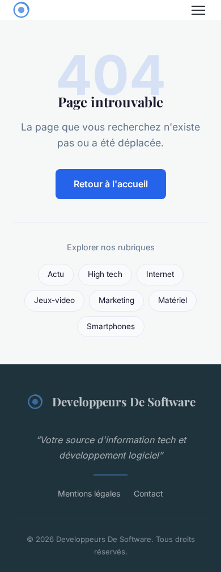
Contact (148, 493)
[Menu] (198, 10)
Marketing (116, 300)
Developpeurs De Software (124, 401)
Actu (56, 274)
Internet (160, 274)
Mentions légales (89, 493)
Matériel (172, 300)
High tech (105, 274)
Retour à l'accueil (111, 184)
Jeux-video (54, 300)
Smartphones (111, 326)
